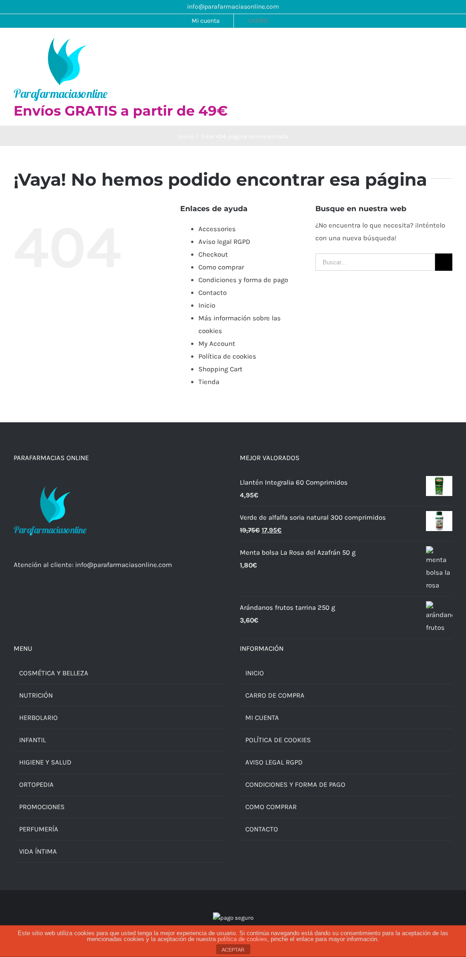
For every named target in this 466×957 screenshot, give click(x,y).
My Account (216, 343)
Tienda (208, 382)
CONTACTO (261, 829)
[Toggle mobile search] (432, 46)
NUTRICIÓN (36, 695)
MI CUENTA (262, 718)
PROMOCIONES (42, 807)
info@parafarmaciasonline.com (233, 6)
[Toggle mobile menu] (448, 46)
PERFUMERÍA (38, 829)
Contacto (212, 293)
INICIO (254, 673)
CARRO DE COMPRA (274, 695)
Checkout (213, 254)
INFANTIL (32, 740)
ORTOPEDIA (36, 784)
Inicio (206, 305)
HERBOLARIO (38, 718)
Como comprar (221, 267)
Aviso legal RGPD (224, 242)
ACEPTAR (233, 949)
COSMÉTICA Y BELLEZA (53, 673)
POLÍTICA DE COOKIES (278, 740)
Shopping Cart (220, 369)
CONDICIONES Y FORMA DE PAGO (295, 784)
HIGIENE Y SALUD (45, 762)
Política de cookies (227, 356)
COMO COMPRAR (271, 807)
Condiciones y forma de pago (243, 280)
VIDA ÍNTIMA (38, 851)
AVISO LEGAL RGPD (274, 762)
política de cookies (242, 939)
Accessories (217, 229)
